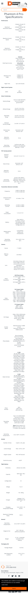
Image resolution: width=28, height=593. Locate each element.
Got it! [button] (14, 588)
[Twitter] (12, 576)
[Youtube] (19, 576)
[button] (22, 5)
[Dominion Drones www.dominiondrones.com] (14, 3)
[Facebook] (9, 576)
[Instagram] (16, 576)
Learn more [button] (5, 584)
